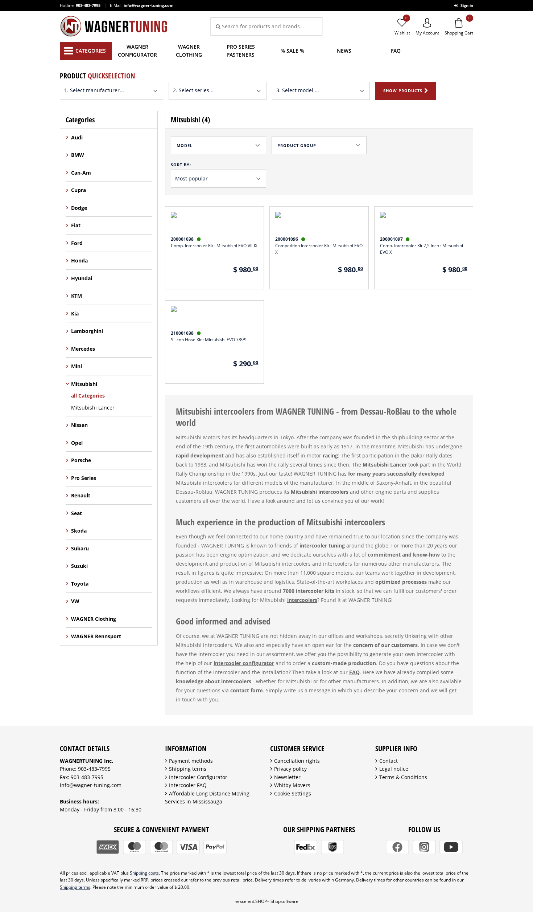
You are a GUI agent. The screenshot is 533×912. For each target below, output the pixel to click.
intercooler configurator (244, 663)
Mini (76, 366)
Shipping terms (187, 768)
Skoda (79, 530)
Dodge (79, 207)
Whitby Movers (292, 785)
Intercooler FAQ (188, 785)
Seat (76, 513)
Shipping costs (144, 873)
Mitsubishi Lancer (93, 407)
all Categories (88, 395)
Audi (77, 137)
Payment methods (191, 760)
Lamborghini (87, 330)
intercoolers (302, 600)
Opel (77, 442)
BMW (77, 154)
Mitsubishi (84, 383)
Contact (388, 760)
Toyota (79, 583)
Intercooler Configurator (198, 777)
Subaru (80, 548)
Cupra (78, 190)
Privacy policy (290, 768)
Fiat (75, 225)
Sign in (466, 5)
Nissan (79, 425)
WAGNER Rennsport (96, 636)
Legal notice (393, 768)
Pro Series (83, 478)
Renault (80, 495)
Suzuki (79, 565)
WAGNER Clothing (93, 618)
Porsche (81, 460)
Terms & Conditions (403, 777)
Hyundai (81, 278)
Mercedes (83, 348)
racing (330, 455)
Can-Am (81, 172)
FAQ (354, 672)
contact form (246, 690)
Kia (75, 313)
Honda (79, 260)
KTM (76, 295)
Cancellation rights (297, 760)
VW (75, 601)
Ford (77, 243)
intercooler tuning (322, 545)
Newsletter (287, 777)
